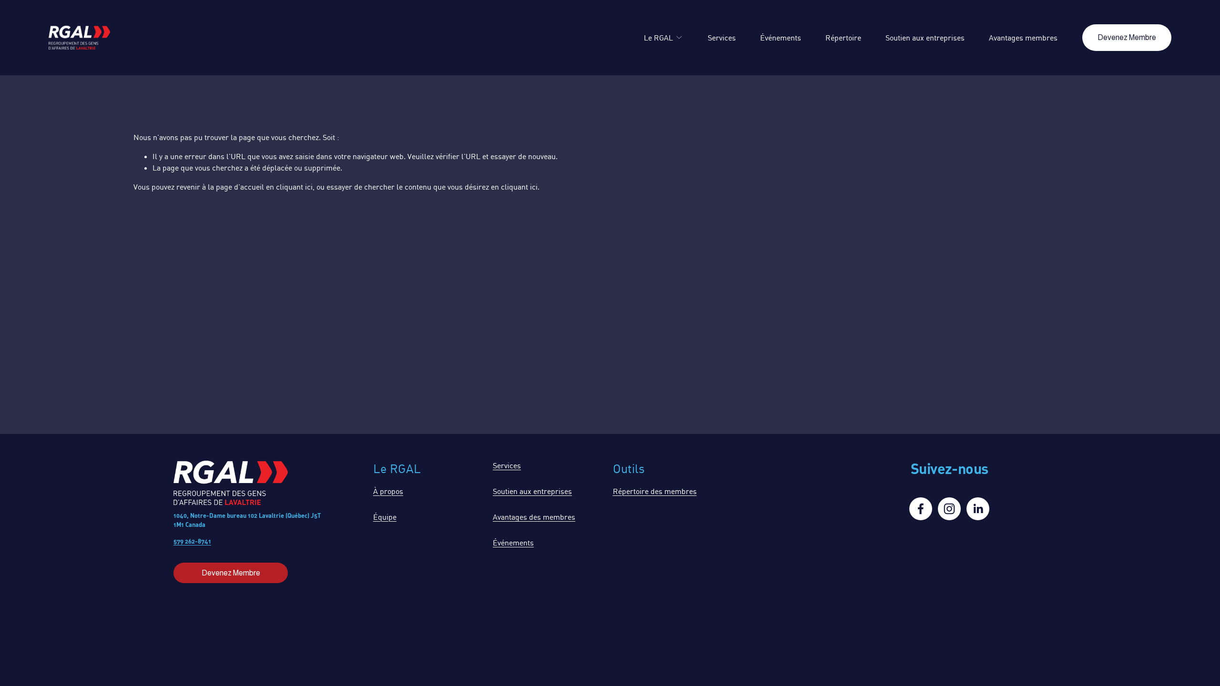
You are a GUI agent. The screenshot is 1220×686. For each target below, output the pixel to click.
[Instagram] (949, 508)
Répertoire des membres (655, 491)
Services (722, 37)
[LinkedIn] (977, 508)
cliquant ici (294, 187)
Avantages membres (1023, 37)
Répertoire (843, 37)
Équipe (384, 517)
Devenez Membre (1127, 37)
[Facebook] (920, 508)
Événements (780, 37)
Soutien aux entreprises (925, 37)
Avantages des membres (534, 517)
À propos (388, 491)
